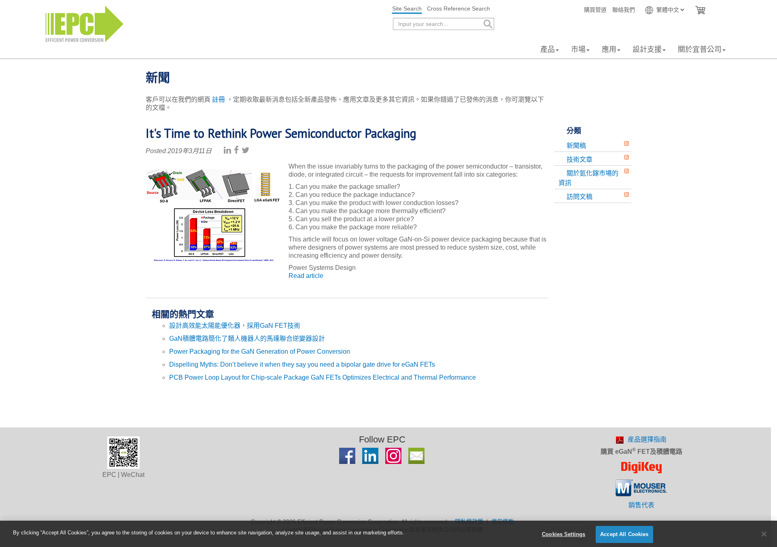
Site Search (407, 8)
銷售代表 (641, 505)
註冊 (218, 99)
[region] (388, 534)
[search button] (487, 24)
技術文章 (579, 159)
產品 (547, 49)
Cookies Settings (563, 534)
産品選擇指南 (647, 439)
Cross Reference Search (458, 8)
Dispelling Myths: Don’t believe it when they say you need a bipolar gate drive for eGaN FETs (302, 364)
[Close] (764, 534)
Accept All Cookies (624, 534)
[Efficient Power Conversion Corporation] (84, 23)
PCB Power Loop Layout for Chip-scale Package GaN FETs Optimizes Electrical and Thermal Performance (322, 377)
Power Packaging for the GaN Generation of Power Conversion (259, 351)
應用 (609, 49)
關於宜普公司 (700, 49)
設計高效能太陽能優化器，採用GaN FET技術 (234, 325)
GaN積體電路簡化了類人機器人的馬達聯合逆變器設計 (247, 338)
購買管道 (595, 9)
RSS (626, 143)
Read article (306, 275)
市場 (578, 49)
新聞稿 (576, 145)
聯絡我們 (623, 9)
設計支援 (647, 49)
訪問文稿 (579, 196)
